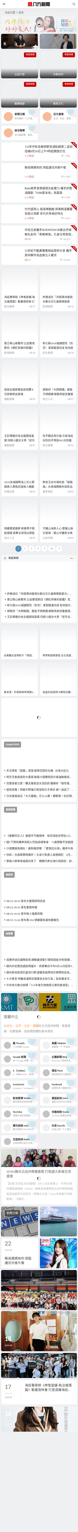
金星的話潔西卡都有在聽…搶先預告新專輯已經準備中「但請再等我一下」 (60, 692)
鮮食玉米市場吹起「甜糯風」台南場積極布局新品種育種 (58, 487)
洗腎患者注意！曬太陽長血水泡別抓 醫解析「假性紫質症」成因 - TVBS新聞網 (40, 783)
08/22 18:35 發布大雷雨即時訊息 (25, 901)
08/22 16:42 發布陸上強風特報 (24, 914)
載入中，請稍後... (17, 728)
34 (51, 548)
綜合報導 (9, 306)
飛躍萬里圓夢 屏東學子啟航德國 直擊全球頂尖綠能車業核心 (19, 533)
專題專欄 (13, 558)
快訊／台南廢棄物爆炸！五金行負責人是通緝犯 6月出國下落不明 (40, 855)
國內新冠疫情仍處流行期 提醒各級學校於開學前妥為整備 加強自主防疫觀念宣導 (40, 972)
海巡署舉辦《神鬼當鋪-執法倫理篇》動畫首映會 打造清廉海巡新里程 (19, 302)
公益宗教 (48, 538)
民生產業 (48, 353)
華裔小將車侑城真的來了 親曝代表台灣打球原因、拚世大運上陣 (40, 861)
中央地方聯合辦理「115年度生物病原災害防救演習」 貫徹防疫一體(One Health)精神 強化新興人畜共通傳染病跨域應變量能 (40, 985)
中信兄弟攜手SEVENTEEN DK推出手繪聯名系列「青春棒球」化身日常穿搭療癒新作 (48, 235)
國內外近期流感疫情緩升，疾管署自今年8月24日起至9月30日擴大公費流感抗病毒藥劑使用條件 (40, 966)
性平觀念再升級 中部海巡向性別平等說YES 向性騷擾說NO (58, 441)
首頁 (21, 12)
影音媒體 (10, 629)
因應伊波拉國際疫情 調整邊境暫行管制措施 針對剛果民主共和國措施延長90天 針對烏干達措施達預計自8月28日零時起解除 (40, 960)
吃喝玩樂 (9, 491)
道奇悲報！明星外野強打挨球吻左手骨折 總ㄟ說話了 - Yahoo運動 (40, 790)
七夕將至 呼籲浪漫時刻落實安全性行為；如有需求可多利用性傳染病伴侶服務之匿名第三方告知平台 (40, 979)
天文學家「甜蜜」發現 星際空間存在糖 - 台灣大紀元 (37, 771)
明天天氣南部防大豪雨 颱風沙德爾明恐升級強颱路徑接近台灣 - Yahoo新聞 (40, 777)
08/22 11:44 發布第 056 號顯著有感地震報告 (32, 920)
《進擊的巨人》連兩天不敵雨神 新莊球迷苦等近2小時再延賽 (40, 836)
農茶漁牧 (48, 491)
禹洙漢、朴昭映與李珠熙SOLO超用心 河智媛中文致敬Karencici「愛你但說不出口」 (21, 692)
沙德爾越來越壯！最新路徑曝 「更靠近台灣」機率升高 (39, 848)
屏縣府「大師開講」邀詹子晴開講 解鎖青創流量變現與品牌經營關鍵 (58, 394)
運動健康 (9, 399)
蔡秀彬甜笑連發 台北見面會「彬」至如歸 (60, 655)
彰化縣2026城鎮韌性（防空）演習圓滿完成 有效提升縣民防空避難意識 (58, 348)
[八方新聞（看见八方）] (39, 4)
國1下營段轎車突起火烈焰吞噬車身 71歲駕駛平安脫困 (39, 842)
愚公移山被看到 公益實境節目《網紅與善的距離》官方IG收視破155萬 (19, 348)
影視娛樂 (48, 306)
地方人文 (48, 399)
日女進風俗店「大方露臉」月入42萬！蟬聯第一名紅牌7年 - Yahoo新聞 (40, 796)
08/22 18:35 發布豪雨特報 (21, 907)
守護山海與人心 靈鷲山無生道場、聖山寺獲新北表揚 (58, 533)
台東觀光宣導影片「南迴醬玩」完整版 (21, 655)
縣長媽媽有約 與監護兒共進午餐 (45, 167)
